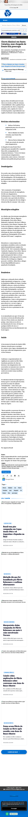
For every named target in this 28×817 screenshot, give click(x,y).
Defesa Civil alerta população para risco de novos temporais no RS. (15, 127)
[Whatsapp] (3, 475)
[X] (11, 475)
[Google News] (6, 479)
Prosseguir (14, 808)
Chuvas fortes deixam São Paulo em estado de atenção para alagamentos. (15, 142)
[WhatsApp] (7, 813)
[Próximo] (25, 30)
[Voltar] (21, 30)
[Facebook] (7, 475)
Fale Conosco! (13, 813)
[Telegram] (15, 475)
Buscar (24, 25)
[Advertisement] (14, 772)
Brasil (14, 37)
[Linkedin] (18, 475)
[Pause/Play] (23, 30)
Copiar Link (7, 472)
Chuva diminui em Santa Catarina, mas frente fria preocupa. (15, 135)
